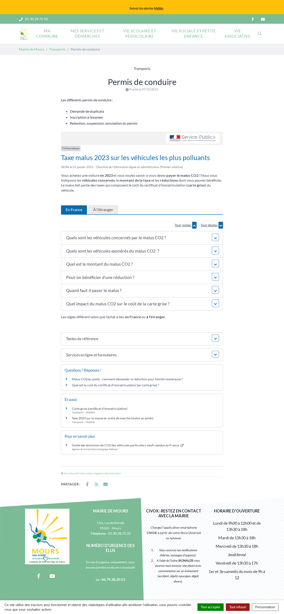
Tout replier (183, 225)
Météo (158, 8)
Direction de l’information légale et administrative (92, 473)
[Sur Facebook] (87, 483)
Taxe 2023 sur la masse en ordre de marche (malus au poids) (112, 418)
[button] (142, 237)
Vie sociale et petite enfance (194, 34)
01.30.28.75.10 (119, 533)
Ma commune (47, 34)
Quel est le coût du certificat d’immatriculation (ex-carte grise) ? (115, 385)
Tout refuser (237, 607)
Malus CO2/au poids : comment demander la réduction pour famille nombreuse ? (127, 379)
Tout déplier (210, 225)
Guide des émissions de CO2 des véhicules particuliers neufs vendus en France (126, 445)
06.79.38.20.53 (113, 579)
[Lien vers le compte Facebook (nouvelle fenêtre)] (252, 19)
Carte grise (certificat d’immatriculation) (99, 408)
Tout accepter (210, 607)
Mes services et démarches (87, 34)
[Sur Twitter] (96, 483)
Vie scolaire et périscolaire (139, 34)
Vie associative (238, 34)
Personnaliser (265, 607)
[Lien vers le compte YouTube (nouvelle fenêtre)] (262, 19)
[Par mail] (105, 483)
